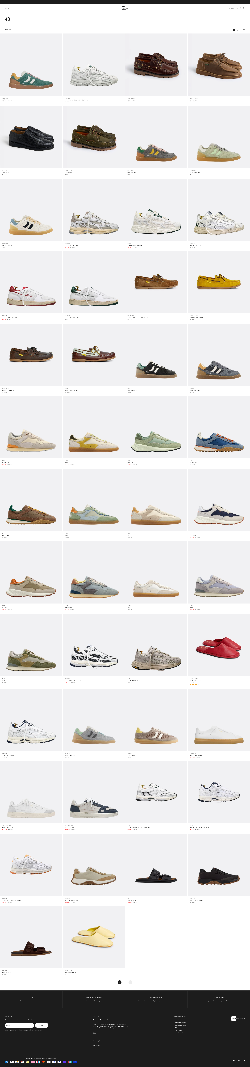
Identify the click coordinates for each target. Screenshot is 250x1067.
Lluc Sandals (132, 900)
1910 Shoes (5, 173)
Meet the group (97, 1045)
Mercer (67, 98)
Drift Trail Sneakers (71, 900)
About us (96, 1016)
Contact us (177, 1020)
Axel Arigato (194, 753)
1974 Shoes (193, 100)
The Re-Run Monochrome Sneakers (76, 100)
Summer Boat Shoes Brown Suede (139, 318)
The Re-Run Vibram (196, 245)
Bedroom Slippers (195, 680)
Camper (67, 898)
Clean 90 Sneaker (196, 755)
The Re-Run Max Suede (135, 245)
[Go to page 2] (130, 982)
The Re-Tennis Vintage (9, 318)
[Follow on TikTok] (244, 1060)
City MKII (130, 463)
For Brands (96, 1036)
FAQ (176, 1028)
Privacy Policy (178, 1030)
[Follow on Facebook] (234, 1060)
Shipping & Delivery (180, 1022)
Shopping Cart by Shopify (49, 1059)
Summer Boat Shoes (196, 318)
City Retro (5, 463)
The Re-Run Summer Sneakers (11, 900)
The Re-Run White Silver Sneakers (139, 828)
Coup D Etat (131, 98)
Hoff (3, 461)
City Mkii (193, 535)
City (191, 608)
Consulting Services (98, 1041)
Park (66, 463)
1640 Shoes (131, 100)
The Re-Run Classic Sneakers (199, 828)
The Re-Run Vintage (71, 245)
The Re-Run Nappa (8, 755)
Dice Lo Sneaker (7, 828)
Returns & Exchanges (180, 1025)
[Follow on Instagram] (239, 1060)
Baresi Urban (132, 755)
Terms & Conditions (180, 1033)
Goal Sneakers (7, 100)
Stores (94, 1033)
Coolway (5, 98)
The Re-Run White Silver (73, 680)
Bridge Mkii (193, 463)
